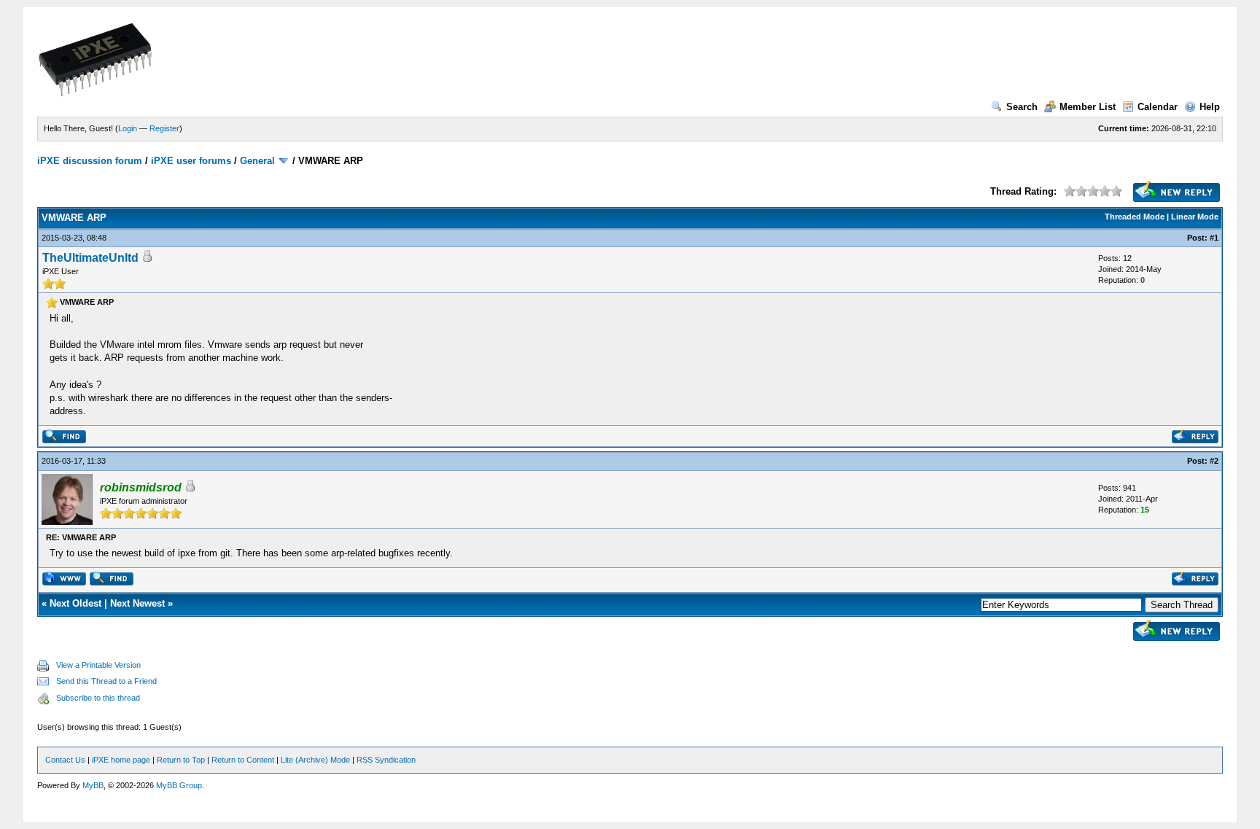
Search (1022, 106)
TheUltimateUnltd (90, 258)
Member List (1087, 106)
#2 (1214, 460)
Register (164, 128)
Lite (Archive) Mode (315, 759)
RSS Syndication (386, 759)
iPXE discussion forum (89, 160)
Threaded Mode (1134, 216)
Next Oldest (75, 603)
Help (1209, 106)
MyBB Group (179, 785)
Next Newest (137, 603)
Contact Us (65, 759)
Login (127, 128)
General (257, 160)
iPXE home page (121, 759)
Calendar (1158, 106)
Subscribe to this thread (98, 697)
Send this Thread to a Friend (106, 681)
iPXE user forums (191, 160)
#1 (1214, 237)
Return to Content (242, 759)
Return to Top (181, 759)
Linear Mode (1194, 216)
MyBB (93, 785)
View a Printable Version (98, 665)
